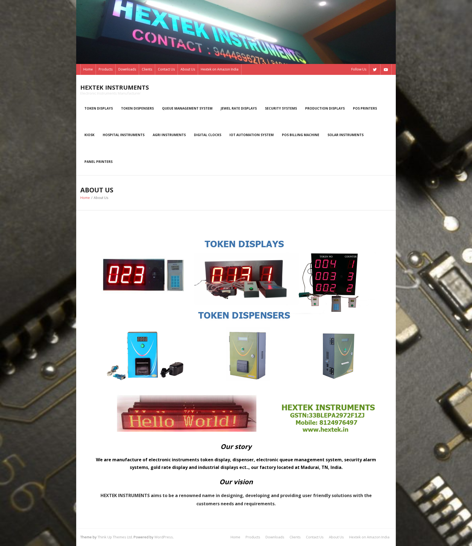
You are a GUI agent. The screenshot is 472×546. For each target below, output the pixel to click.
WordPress (163, 537)
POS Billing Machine (300, 135)
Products (106, 69)
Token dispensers (137, 108)
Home (88, 69)
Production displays (325, 108)
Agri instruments (169, 135)
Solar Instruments (346, 135)
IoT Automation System (251, 135)
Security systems (281, 108)
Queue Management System (187, 108)
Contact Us (166, 69)
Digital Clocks (207, 135)
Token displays (98, 108)
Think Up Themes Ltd (115, 537)
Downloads (127, 69)
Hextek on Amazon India (219, 69)
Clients (147, 69)
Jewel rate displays (239, 108)
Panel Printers (98, 161)
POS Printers (365, 108)
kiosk (89, 135)
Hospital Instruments (123, 135)
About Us (188, 69)
